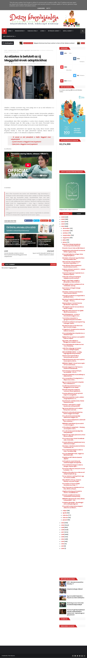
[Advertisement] (72, 158)
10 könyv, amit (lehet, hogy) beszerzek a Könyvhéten (71, 405)
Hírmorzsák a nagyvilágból (23, 50)
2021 (62, 523)
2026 (63, 217)
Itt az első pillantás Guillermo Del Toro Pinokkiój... (73, 345)
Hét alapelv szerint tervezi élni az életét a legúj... (73, 307)
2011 (62, 546)
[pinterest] (80, 656)
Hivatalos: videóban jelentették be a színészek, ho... (73, 446)
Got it (48, 8)
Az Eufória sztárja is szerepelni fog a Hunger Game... (73, 322)
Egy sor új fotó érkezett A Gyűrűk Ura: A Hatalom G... (73, 382)
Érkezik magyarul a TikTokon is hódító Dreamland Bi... (72, 367)
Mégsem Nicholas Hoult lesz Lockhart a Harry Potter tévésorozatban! (42, 43)
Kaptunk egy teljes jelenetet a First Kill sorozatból (73, 435)
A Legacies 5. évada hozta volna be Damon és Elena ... (73, 330)
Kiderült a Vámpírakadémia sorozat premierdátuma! (71, 245)
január (65, 520)
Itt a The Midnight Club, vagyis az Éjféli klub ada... (73, 454)
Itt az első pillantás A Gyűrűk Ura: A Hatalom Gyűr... (73, 334)
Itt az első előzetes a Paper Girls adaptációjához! (72, 255)
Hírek (9, 31)
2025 (63, 219)
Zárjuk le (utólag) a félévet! (75, 589)
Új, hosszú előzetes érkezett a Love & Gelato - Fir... (73, 469)
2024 (63, 221)
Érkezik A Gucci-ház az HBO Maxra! (73, 248)
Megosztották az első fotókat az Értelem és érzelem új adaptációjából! (44, 242)
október (65, 233)
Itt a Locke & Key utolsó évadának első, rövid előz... (73, 439)
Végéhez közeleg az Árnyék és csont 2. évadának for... (72, 492)
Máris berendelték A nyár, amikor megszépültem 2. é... (73, 397)
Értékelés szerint (53, 31)
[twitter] (77, 656)
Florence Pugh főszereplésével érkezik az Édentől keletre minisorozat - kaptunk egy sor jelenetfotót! (76, 612)
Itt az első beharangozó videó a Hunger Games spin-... (72, 465)
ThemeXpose (11, 655)
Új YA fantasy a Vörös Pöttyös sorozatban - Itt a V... (71, 371)
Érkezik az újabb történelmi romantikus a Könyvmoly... (71, 495)
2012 (62, 544)
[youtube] (82, 656)
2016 (62, 534)
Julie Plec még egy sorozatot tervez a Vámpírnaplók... (71, 349)
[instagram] (75, 656)
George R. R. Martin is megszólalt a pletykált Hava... (73, 296)
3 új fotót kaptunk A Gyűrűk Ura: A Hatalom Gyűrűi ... (73, 273)
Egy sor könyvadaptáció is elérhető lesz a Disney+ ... (73, 420)
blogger (53, 264)
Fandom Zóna (32, 31)
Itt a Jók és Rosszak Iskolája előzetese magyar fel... (71, 416)
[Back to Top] (84, 656)
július (64, 240)
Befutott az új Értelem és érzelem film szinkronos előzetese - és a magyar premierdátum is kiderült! (12, 242)
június (65, 242)
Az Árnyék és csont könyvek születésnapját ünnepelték (71, 461)
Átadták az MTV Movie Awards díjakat (72, 458)
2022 (63, 226)
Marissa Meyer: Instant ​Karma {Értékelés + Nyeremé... (72, 303)
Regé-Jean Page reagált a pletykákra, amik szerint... (71, 281)
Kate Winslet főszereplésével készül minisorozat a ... (71, 266)
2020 (63, 525)
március (65, 515)
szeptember (67, 235)
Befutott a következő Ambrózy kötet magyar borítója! (72, 413)
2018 (62, 530)
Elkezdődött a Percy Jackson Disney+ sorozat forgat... (71, 480)
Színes (42, 31)
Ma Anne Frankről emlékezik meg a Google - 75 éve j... (73, 300)
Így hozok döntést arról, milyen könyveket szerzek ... (72, 409)
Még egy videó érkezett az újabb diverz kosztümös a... (72, 311)
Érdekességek (19, 31)
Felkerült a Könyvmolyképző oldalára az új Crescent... (71, 277)
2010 (62, 548)
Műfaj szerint (67, 31)
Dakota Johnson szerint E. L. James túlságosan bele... (73, 270)
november (66, 231)
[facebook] (73, 656)
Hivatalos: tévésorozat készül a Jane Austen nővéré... (72, 292)
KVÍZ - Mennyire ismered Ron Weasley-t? (75, 583)
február (65, 517)
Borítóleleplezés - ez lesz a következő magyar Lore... (71, 315)
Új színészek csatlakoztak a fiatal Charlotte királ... (73, 401)
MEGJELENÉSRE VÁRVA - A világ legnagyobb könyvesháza (72, 352)
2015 (62, 537)
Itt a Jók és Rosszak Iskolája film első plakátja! (72, 431)
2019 (62, 527)
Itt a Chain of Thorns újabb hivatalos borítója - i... (71, 484)
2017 (62, 532)
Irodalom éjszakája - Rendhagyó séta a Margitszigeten (72, 503)
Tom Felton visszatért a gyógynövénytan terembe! (71, 318)
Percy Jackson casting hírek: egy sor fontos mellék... (73, 476)
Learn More (41, 8)
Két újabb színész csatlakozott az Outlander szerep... (73, 285)
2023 (63, 224)
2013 (62, 541)
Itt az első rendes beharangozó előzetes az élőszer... (72, 507)
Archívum (66, 213)
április (65, 513)
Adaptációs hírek (16, 43)
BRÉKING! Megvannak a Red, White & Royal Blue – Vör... (73, 499)
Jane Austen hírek (35, 50)
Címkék (79, 213)
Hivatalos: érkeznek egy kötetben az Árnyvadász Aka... (73, 258)
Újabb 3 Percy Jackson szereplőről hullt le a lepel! (73, 337)
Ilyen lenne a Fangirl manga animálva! (71, 288)
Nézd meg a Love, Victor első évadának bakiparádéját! (75, 603)
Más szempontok (8, 36)
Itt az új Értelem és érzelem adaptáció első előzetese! (29, 242)
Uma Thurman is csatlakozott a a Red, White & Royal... (73, 488)
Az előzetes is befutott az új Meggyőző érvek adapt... (71, 386)
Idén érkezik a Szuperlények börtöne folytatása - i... (71, 262)
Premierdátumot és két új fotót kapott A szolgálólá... (72, 394)
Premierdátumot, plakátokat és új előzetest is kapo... (73, 443)
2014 (62, 539)
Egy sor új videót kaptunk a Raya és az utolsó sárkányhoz (75, 597)
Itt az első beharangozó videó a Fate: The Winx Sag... (72, 450)
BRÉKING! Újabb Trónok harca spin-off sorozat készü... (73, 364)
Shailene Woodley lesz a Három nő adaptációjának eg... (73, 473)
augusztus (66, 238)
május (65, 510)
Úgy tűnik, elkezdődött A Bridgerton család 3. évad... (71, 341)
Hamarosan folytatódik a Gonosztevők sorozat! (70, 356)
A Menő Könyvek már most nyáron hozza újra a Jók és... (73, 360)
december (66, 228)
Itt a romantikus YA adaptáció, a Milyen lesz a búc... (72, 379)
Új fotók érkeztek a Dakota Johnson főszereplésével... (71, 390)
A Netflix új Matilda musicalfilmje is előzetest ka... (73, 375)
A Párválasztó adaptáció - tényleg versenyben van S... (73, 428)
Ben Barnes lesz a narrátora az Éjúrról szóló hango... (72, 326)
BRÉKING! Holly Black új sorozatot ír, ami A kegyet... (73, 424)
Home (5, 50)
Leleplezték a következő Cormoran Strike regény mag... (73, 251)
